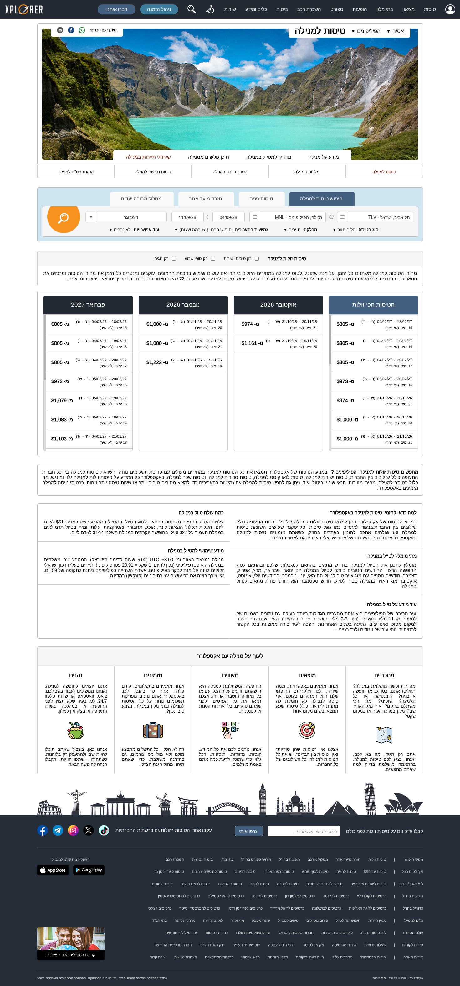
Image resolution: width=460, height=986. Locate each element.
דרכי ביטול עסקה (281, 945)
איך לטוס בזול (412, 871)
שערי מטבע (261, 920)
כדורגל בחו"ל (413, 908)
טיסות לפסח (259, 884)
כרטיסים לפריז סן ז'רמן (245, 908)
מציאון (408, 9)
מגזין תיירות (377, 920)
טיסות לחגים (346, 871)
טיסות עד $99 (375, 871)
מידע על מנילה (324, 157)
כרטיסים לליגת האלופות (367, 908)
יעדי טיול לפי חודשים (182, 933)
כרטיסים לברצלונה (326, 908)
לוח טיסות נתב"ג (373, 933)
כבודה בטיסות (217, 933)
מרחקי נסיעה (185, 920)
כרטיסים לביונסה (336, 896)
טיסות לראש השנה (195, 884)
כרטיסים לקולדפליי (371, 896)
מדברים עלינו (342, 957)
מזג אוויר (237, 920)
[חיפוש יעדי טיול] (191, 9)
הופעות (360, 9)
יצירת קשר (158, 957)
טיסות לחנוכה (288, 884)
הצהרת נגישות (185, 957)
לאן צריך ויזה (213, 920)
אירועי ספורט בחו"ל (256, 859)
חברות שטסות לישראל (296, 933)
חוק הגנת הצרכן (212, 945)
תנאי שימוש (250, 957)
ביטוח (282, 9)
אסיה (398, 31)
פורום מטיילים (317, 920)
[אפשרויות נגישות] (210, 9)
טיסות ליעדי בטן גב (169, 871)
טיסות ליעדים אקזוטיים (368, 884)
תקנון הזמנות (278, 957)
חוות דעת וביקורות (310, 957)
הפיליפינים (369, 31)
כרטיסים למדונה (264, 896)
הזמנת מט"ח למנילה (76, 171)
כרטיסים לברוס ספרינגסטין (179, 896)
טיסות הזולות (174, 830)
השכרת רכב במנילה (230, 171)
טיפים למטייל (288, 920)
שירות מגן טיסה (344, 945)
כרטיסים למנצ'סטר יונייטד (199, 908)
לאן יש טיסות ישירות (337, 933)
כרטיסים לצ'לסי (159, 908)
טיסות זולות (377, 831)
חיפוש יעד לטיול (348, 920)
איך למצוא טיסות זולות (253, 933)
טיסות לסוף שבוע (315, 871)
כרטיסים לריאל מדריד (287, 908)
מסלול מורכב (318, 859)
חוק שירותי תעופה (246, 945)
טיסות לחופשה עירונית (209, 871)
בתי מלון (384, 9)
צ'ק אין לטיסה (313, 945)
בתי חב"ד (159, 920)
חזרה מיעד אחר (348, 859)
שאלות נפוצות (375, 945)
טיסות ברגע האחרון (278, 871)
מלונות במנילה (306, 171)
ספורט (336, 9)
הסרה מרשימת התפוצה (173, 945)
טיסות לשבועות (230, 884)
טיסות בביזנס (245, 871)
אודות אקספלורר (373, 957)
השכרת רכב (309, 9)
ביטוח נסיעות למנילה (153, 171)
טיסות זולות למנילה (287, 258)
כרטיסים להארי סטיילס (226, 896)
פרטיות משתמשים (219, 957)
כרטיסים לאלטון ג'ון (300, 896)
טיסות (430, 9)
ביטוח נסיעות (202, 859)
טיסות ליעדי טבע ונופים (324, 884)
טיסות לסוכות (162, 884)
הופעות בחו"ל (289, 859)
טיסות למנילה (320, 31)
